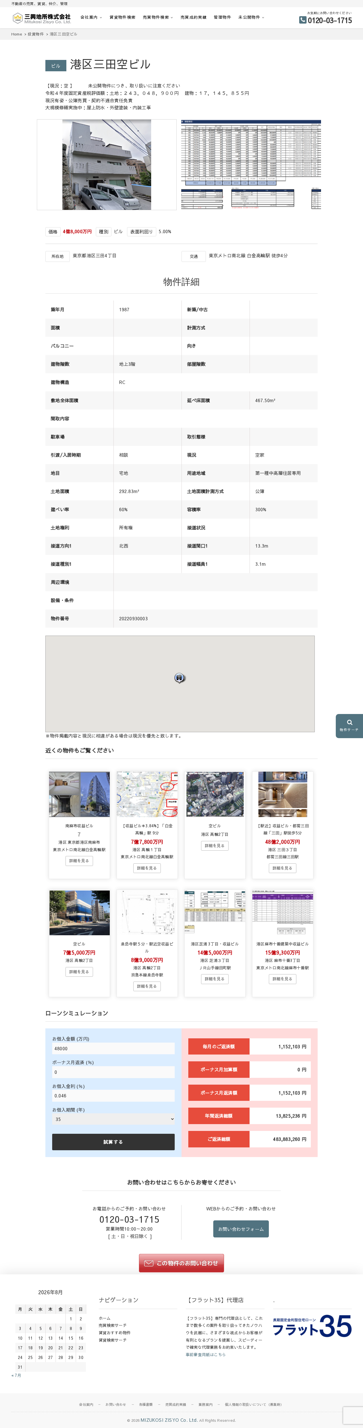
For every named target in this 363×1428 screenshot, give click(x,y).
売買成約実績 (194, 17)
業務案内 (205, 1404)
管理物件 (222, 17)
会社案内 (89, 17)
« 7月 (16, 1375)
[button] (180, 678)
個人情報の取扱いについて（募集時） (254, 1404)
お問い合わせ (115, 1404)
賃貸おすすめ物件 (115, 1332)
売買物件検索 (156, 17)
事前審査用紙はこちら (206, 1354)
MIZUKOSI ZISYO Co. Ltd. (169, 1420)
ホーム (105, 1318)
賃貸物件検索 (122, 17)
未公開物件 (249, 17)
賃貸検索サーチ (113, 1340)
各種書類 (146, 1404)
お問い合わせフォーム (241, 1229)
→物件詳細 (79, 861)
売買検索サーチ (113, 1325)
